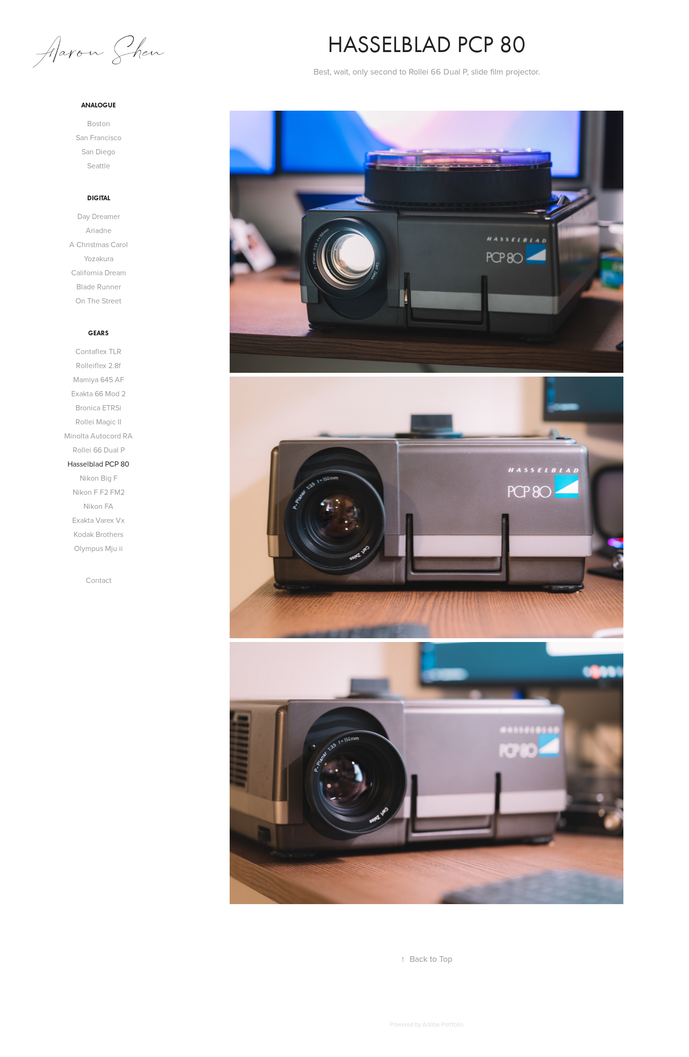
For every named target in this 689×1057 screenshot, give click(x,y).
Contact (99, 580)
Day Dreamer (98, 216)
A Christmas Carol (98, 244)
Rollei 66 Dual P (99, 450)
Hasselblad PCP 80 (98, 464)
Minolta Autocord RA (98, 435)
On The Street (98, 300)
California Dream (98, 272)
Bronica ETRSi (98, 407)
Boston (98, 123)
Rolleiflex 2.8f (98, 365)
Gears (98, 333)
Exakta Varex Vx (98, 520)
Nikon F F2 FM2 (99, 492)
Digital (98, 198)
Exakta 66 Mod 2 (98, 393)
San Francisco (98, 137)
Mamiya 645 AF (98, 379)
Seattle (98, 165)
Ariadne (99, 230)
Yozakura (98, 258)
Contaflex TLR (98, 351)
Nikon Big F (99, 478)
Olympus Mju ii (98, 548)
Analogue (98, 105)
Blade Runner (98, 286)
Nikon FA (98, 506)
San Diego (98, 151)
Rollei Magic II (98, 421)
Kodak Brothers (98, 534)
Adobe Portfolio (442, 1024)
